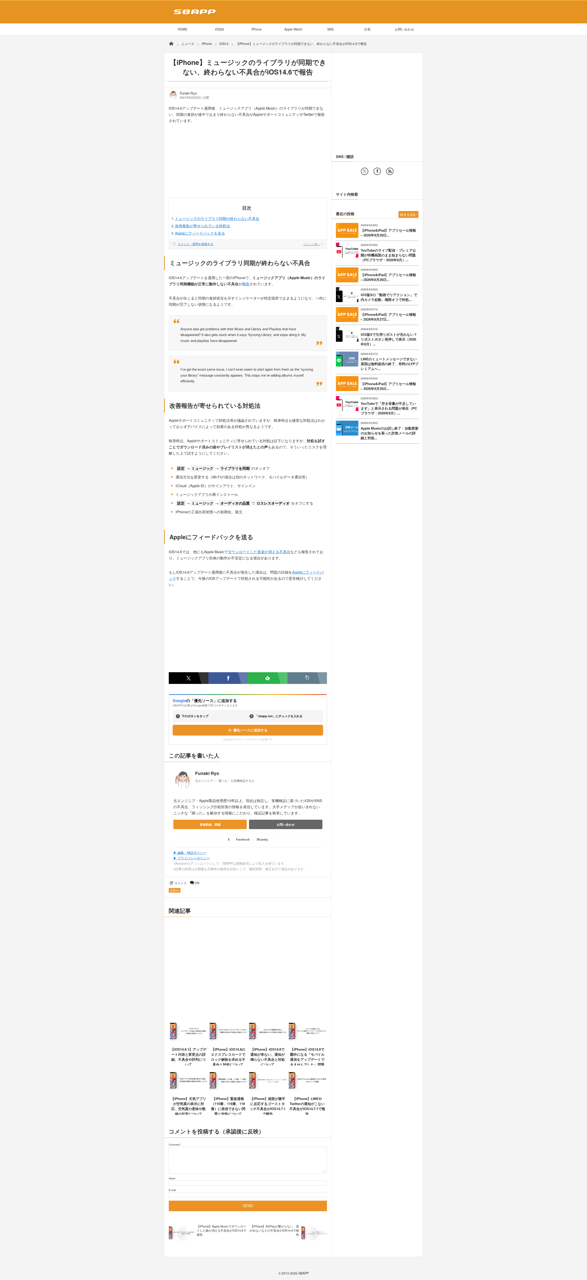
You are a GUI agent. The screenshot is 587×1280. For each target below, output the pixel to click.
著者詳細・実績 (210, 824)
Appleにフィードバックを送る (200, 233)
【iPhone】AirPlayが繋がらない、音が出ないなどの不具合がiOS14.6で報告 (274, 1230)
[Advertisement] (248, 164)
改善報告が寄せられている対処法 (202, 225)
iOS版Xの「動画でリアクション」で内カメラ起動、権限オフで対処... (389, 297)
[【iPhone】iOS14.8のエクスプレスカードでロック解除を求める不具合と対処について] (228, 1041)
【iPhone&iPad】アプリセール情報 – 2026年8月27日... (388, 317)
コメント (180, 882)
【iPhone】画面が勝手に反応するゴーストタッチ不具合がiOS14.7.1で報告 (267, 1106)
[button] (307, 678)
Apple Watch (293, 29)
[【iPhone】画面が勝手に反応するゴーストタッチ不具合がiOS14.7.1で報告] (267, 1090)
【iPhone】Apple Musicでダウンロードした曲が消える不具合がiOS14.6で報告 (221, 1230)
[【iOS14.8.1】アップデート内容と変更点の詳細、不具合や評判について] (188, 1041)
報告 (245, 283)
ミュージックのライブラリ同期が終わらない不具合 (217, 218)
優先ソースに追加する (250, 730)
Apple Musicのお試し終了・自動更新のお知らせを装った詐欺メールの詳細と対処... (389, 433)
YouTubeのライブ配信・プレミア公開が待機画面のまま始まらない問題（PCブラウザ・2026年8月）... (388, 255)
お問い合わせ (404, 29)
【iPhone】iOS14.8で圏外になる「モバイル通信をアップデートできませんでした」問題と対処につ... (307, 1059)
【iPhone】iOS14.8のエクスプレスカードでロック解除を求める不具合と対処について (228, 1057)
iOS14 (174, 890)
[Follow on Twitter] (364, 171)
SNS (330, 29)
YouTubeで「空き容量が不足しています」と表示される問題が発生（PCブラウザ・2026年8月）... (389, 408)
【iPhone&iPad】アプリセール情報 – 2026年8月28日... (388, 277)
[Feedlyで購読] (268, 678)
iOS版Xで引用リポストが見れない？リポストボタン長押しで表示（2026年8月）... (389, 339)
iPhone (257, 29)
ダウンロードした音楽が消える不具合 (259, 551)
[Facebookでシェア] (228, 678)
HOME (182, 29)
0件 (197, 882)
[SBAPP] (193, 15)
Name (172, 1178)
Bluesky (262, 839)
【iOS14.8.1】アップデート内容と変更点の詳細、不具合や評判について (188, 1057)
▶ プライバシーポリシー (191, 858)
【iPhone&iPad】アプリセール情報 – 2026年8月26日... (388, 386)
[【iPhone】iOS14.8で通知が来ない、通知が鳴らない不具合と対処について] (267, 1041)
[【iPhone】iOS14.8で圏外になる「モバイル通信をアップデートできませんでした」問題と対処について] (307, 1041)
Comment (174, 1144)
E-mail (172, 1190)
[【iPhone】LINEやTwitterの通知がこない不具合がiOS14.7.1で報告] (307, 1090)
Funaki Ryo (188, 93)
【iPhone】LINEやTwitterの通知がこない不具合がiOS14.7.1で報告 (307, 1106)
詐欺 (367, 29)
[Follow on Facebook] (377, 171)
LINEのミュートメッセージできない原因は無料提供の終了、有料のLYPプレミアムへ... (389, 364)
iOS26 (219, 29)
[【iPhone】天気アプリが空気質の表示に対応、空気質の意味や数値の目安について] (188, 1090)
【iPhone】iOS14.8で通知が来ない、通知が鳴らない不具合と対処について (267, 1057)
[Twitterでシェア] (188, 678)
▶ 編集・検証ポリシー (189, 852)
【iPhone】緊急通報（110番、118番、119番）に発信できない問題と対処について (228, 1106)
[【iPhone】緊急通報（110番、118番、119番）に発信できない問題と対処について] (228, 1090)
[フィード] (389, 171)
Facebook (243, 839)
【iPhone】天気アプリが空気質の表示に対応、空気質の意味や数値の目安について (188, 1106)
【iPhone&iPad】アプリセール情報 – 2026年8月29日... (388, 233)
